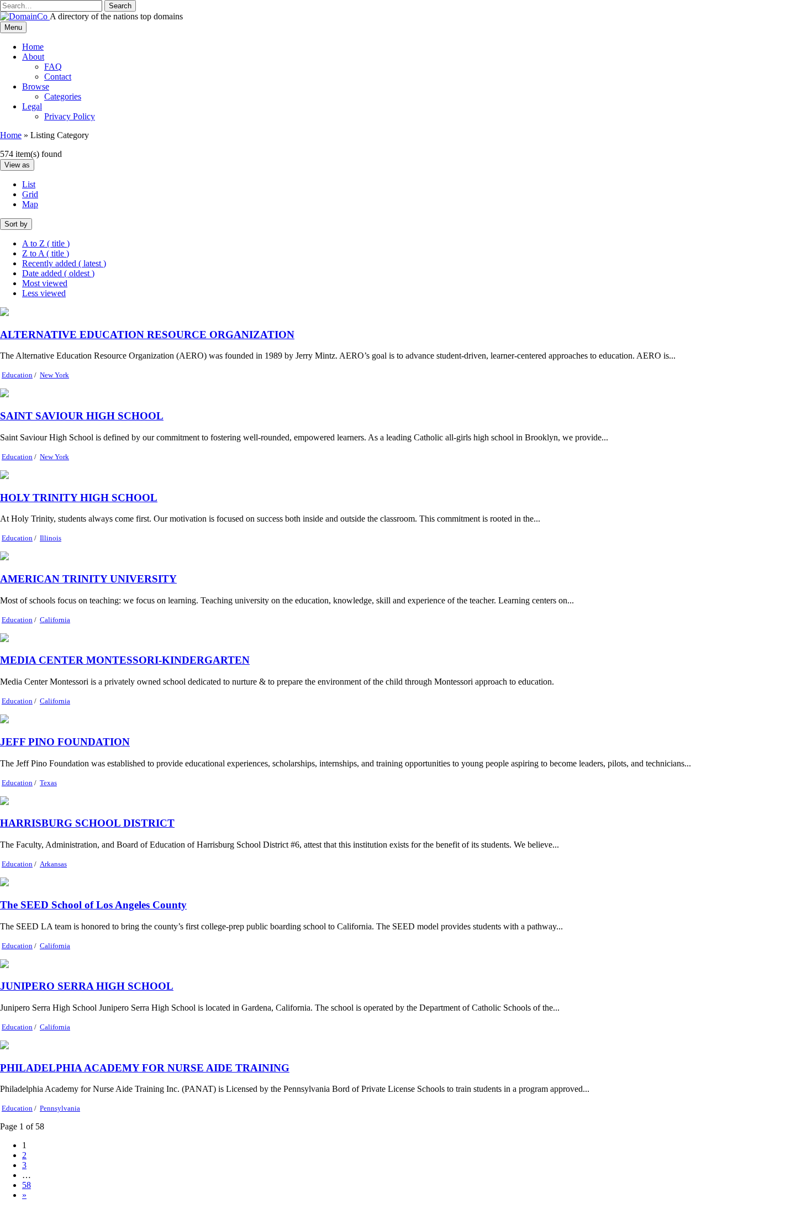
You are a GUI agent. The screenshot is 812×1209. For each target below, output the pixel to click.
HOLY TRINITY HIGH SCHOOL (78, 497)
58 (26, 1185)
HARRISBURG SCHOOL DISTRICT (87, 823)
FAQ (53, 66)
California (55, 620)
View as (17, 165)
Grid (30, 194)
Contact (57, 76)
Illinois (50, 538)
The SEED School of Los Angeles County (93, 905)
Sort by (16, 224)
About (33, 56)
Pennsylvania (60, 1108)
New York (54, 375)
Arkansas (53, 864)
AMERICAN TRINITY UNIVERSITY (88, 579)
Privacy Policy (69, 116)
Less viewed (44, 293)
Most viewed (44, 283)
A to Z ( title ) (46, 243)
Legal (32, 106)
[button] (120, 6)
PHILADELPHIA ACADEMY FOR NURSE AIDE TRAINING (144, 1068)
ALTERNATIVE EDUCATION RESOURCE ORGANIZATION (147, 334)
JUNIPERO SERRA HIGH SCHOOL (86, 986)
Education (17, 375)
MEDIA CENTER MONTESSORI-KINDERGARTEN (125, 660)
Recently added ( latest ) (64, 263)
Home (33, 46)
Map (30, 204)
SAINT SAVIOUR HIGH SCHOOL (82, 416)
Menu (13, 27)
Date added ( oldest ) (58, 273)
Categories (62, 96)
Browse (35, 86)
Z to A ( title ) (45, 253)
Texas (48, 783)
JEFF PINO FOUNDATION (65, 742)
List (28, 184)
